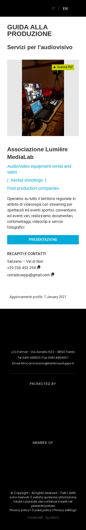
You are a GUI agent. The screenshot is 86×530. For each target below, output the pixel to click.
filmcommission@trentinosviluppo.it (47, 363)
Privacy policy (20, 510)
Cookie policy (41, 510)
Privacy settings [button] (65, 510)
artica (54, 517)
